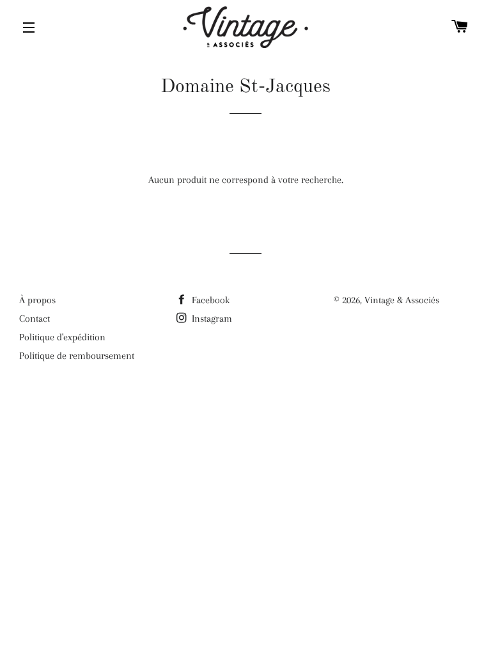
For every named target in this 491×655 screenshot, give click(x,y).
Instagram (210, 318)
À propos (37, 300)
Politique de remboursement (76, 355)
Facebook (209, 300)
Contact (34, 318)
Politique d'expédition (62, 337)
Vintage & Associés (401, 300)
